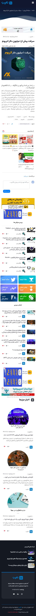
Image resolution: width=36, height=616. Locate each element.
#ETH (16, 119)
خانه (33, 11)
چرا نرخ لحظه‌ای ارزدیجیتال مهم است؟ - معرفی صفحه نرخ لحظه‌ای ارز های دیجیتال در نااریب (13, 331)
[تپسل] (5, 210)
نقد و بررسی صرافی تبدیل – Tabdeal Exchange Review (16, 229)
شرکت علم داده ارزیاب (13, 612)
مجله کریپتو (26, 11)
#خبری (31, 37)
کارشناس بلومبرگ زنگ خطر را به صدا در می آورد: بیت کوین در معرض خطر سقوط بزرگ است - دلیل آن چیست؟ (14, 322)
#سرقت (18, 117)
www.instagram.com (24, 124)
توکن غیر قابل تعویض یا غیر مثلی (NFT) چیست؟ (14, 359)
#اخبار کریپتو (11, 117)
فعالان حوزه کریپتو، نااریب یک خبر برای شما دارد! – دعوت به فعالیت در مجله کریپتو (14, 312)
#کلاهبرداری (30, 119)
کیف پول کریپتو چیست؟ (19, 350)
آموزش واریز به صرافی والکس (17, 267)
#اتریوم (22, 119)
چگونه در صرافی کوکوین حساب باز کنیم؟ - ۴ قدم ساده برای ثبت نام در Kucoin (14, 239)
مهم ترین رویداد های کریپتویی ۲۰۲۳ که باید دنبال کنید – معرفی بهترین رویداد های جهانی (13, 341)
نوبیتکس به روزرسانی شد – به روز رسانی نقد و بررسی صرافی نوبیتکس (14, 249)
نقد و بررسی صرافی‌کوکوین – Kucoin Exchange (15, 258)
